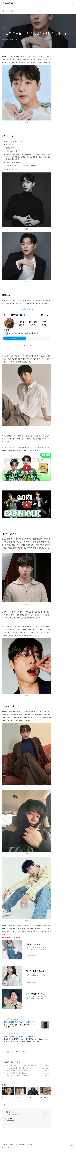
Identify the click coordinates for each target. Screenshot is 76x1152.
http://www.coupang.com (12, 1033)
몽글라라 (7, 3)
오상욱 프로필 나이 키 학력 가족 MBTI (15, 1071)
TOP (72, 1145)
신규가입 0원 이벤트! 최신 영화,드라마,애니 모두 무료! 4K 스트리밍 (20, 1025)
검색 (67, 3)
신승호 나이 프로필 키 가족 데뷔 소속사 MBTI (17, 1073)
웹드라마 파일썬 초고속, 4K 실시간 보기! (19, 1022)
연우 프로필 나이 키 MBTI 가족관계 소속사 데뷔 (18, 1075)
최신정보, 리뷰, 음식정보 (12, 1115)
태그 (11, 11)
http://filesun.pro (10, 1019)
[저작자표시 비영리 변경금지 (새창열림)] (24, 1052)
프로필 (6, 1062)
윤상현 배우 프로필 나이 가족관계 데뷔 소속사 (17, 1068)
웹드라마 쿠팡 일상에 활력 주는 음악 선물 (20, 1036)
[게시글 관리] (10, 1051)
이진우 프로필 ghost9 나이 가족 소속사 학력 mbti (19, 1066)
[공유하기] (8, 1051)
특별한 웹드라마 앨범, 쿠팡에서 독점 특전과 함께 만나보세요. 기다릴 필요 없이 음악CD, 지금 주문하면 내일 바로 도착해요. (26, 1040)
